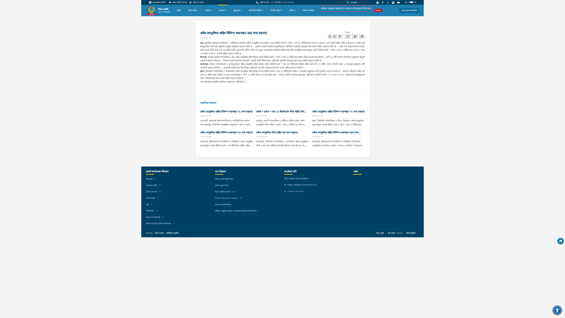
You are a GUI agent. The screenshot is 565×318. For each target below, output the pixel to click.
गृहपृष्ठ (179, 10)
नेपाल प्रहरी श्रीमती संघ (224, 179)
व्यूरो (147, 204)
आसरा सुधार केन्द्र (222, 185)
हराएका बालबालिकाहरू (223, 204)
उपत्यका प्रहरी (151, 185)
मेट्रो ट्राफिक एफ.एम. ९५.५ (225, 192)
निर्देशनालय (150, 211)
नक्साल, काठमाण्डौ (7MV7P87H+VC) (302, 185)
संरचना (207, 10)
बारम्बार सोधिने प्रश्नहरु (179, 2)
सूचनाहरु (236, 10)
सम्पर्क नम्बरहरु (308, 10)
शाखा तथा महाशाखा (153, 217)
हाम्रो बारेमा (192, 10)
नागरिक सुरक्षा (276, 10)
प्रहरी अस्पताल (151, 192)
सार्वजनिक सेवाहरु (255, 10)
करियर (291, 10)
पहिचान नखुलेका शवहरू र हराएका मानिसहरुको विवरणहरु (236, 211)
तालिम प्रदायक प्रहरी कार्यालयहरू (158, 223)
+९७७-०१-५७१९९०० (295, 191)
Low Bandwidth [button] (409, 10)
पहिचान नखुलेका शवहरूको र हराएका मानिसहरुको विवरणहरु (346, 8)
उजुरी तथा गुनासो (198, 2)
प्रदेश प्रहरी (150, 198)
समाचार (222, 10)
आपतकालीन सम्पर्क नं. (159, 2)
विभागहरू (149, 179)
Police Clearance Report (226, 198)
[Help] (560, 241)
